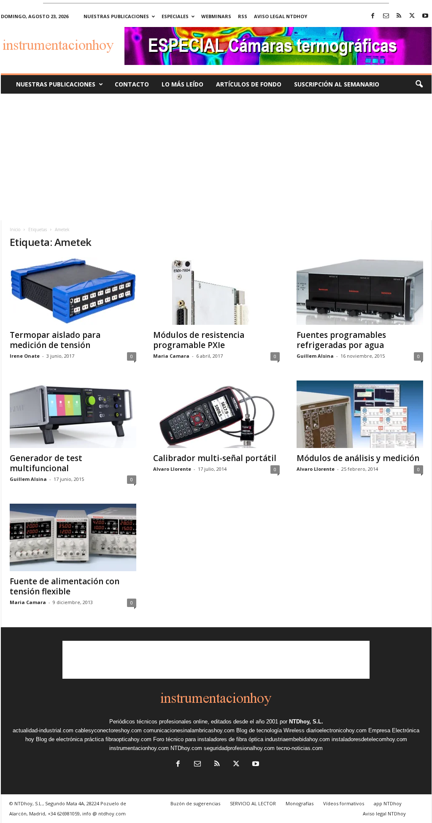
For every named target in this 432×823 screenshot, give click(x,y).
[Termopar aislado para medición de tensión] (73, 291)
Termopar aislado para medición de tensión (55, 340)
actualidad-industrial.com (43, 730)
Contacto (132, 84)
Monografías (299, 803)
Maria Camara (171, 356)
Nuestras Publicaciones (55, 84)
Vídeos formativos (343, 803)
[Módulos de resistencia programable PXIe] (216, 291)
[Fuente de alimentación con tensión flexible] (73, 537)
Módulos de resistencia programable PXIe (198, 340)
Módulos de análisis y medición (358, 458)
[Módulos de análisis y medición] (360, 414)
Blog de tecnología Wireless (270, 730)
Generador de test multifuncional (46, 463)
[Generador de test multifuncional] (73, 414)
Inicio (15, 229)
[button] (419, 84)
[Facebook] (373, 16)
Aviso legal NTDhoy (280, 16)
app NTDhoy (388, 803)
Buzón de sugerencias (195, 803)
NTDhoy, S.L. (306, 721)
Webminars (216, 16)
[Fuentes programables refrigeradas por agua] (360, 291)
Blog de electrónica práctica (70, 739)
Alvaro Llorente (172, 469)
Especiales (175, 16)
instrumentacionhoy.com (139, 748)
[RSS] (399, 16)
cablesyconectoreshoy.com (108, 730)
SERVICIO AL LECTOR (253, 803)
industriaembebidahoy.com (297, 739)
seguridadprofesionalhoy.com (239, 748)
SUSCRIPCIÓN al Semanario (336, 84)
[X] (412, 16)
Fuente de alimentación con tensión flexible (64, 586)
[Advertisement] (216, 157)
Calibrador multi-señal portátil (214, 458)
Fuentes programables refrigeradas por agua (341, 340)
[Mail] (386, 16)
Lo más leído (182, 84)
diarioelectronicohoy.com (336, 730)
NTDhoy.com (186, 748)
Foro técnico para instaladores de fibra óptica (208, 739)
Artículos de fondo (248, 84)
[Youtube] (425, 16)
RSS (242, 16)
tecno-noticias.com (299, 748)
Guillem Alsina (315, 356)
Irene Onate (25, 356)
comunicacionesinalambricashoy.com (189, 730)
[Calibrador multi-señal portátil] (216, 414)
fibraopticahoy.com (128, 739)
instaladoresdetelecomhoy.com (369, 739)
